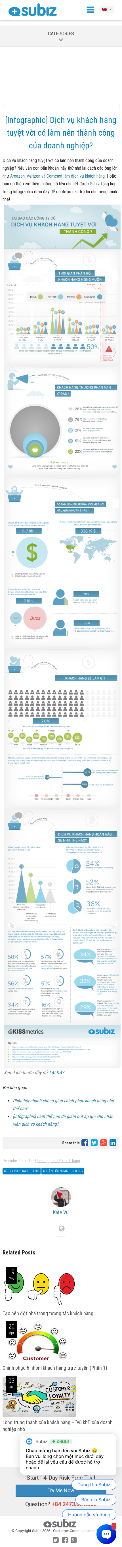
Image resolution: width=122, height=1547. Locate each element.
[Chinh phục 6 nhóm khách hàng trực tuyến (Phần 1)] (38, 1361)
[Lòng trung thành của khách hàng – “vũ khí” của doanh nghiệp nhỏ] (39, 1415)
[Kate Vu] (61, 1197)
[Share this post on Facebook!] (85, 1142)
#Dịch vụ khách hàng (21, 1171)
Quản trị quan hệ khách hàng (57, 1160)
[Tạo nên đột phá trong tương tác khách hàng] (39, 1306)
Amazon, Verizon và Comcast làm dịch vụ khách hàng (57, 176)
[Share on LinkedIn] (113, 1142)
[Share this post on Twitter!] (94, 1142)
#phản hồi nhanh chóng (63, 1171)
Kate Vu (61, 1212)
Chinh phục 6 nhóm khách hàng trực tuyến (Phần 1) (55, 1368)
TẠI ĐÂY (56, 1072)
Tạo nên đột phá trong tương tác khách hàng (48, 1313)
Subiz (95, 183)
